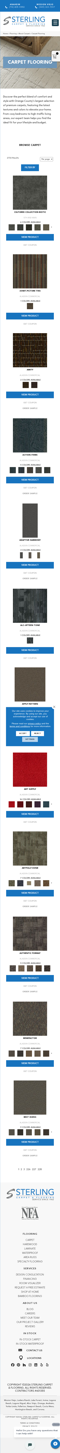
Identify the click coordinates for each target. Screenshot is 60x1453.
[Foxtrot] (30, 606)
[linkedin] (36, 1365)
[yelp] (41, 1365)
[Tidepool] (30, 435)
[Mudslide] (30, 271)
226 (28, 1169)
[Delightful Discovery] (30, 848)
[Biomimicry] (30, 192)
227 (34, 1169)
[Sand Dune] (38, 555)
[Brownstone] (30, 470)
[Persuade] (37, 1132)
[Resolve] (30, 684)
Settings (30, 739)
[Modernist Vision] (29, 883)
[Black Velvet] (34, 385)
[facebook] (13, 1365)
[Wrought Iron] (30, 555)
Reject (37, 733)
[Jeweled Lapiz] (30, 520)
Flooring (13, 34)
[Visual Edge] (30, 933)
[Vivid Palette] (46, 883)
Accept (23, 733)
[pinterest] (18, 1365)
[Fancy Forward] (30, 1019)
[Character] (20, 227)
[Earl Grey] (38, 470)
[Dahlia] (20, 804)
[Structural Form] (47, 968)
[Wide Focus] (20, 1053)
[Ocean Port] (21, 470)
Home (5, 34)
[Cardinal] (30, 770)
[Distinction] (46, 227)
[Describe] (29, 1132)
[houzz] (24, 1365)
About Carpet (24, 34)
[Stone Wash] (46, 804)
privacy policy (34, 723)
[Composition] (37, 227)
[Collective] (29, 227)
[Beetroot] (29, 804)
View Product (30, 237)
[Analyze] (20, 1132)
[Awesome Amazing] (37, 883)
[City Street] (47, 470)
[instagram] (30, 1365)
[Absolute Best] (37, 1053)
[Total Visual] (29, 1053)
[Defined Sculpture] (21, 968)
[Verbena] (37, 804)
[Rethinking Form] (38, 968)
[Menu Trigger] (55, 22)
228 (40, 1169)
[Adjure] (46, 1132)
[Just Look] (46, 1053)
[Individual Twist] (30, 968)
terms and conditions (20, 726)
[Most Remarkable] (20, 883)
